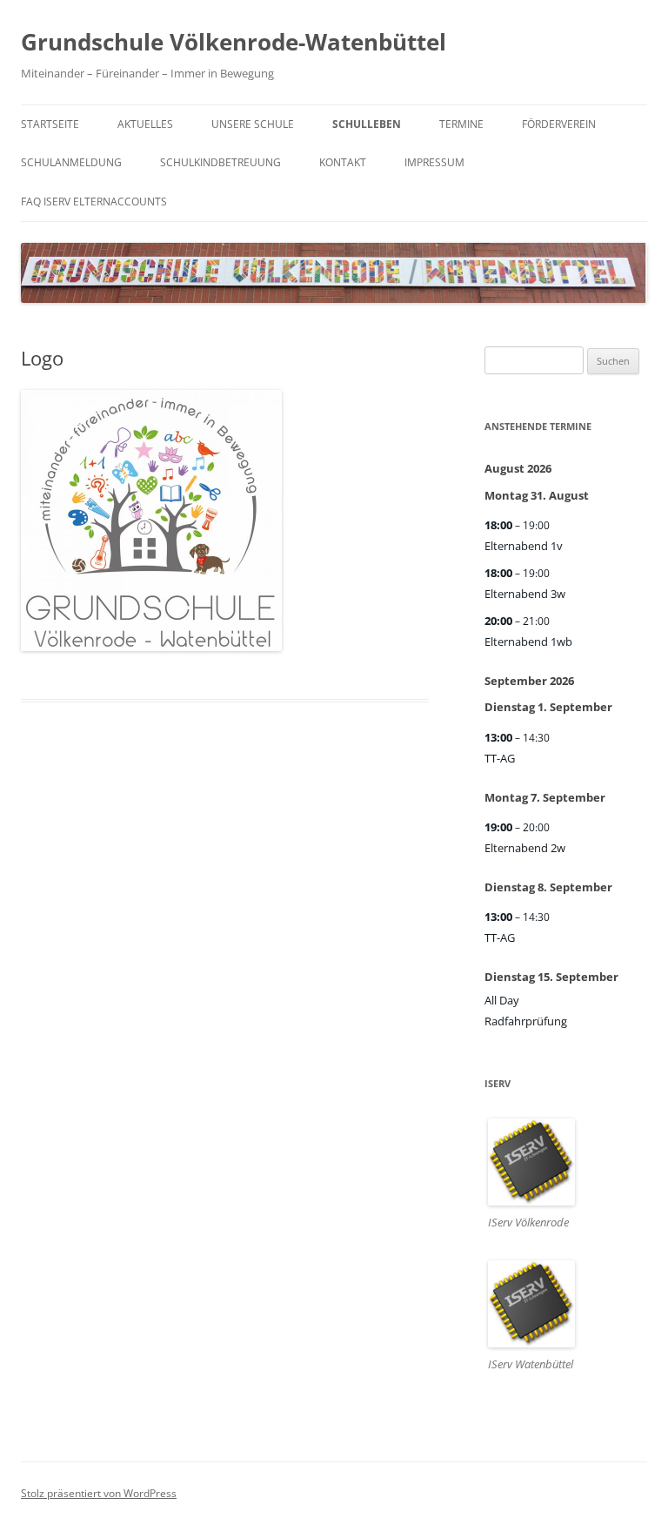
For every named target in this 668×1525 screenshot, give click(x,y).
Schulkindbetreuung (220, 162)
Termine (461, 124)
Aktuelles (145, 124)
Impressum (434, 162)
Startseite (50, 124)
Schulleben (366, 124)
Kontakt (342, 162)
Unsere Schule (252, 124)
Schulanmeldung (71, 162)
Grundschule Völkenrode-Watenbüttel (233, 41)
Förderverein (559, 124)
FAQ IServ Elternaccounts (94, 201)
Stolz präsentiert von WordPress (99, 1493)
